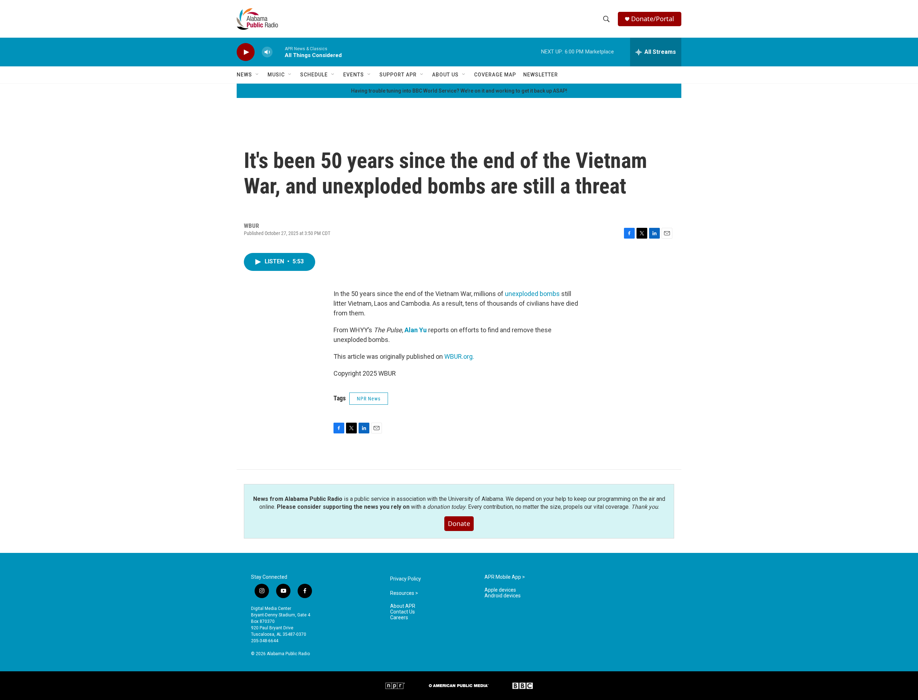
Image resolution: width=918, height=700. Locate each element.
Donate (459, 523)
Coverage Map (495, 74)
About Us (445, 74)
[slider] (279, 52)
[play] (245, 52)
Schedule (314, 74)
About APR (402, 606)
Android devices (502, 595)
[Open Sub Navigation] (257, 74)
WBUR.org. (459, 356)
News (244, 74)
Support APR (398, 74)
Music (276, 74)
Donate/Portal (652, 19)
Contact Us (402, 612)
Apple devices (500, 590)
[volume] (267, 52)
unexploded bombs (532, 293)
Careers (399, 617)
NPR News (368, 398)
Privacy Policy (405, 579)
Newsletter (540, 74)
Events (353, 74)
